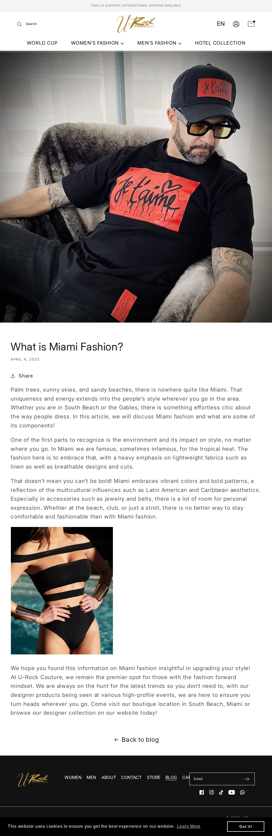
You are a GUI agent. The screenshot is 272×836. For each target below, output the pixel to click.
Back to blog (140, 739)
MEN (91, 777)
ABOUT (108, 777)
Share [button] (26, 376)
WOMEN (73, 777)
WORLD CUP (42, 43)
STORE (153, 777)
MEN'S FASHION (157, 43)
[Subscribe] (246, 779)
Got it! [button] (245, 826)
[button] (27, 24)
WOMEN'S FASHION (95, 43)
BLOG (171, 777)
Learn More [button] (189, 826)
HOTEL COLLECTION (220, 43)
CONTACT (131, 777)
